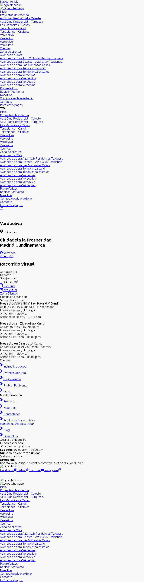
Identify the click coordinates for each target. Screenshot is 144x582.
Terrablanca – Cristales (14, 31)
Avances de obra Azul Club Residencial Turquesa (31, 58)
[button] (72, 108)
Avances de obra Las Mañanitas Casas (25, 65)
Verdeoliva (7, 35)
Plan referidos (9, 88)
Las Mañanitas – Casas (15, 25)
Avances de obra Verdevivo (17, 81)
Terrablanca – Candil (13, 28)
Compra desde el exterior (16, 98)
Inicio (3, 11)
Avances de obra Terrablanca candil (23, 68)
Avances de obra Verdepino (17, 85)
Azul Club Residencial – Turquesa (21, 21)
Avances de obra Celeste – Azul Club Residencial (31, 61)
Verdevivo (6, 41)
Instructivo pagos (11, 105)
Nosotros (6, 95)
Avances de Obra (11, 55)
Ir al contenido (9, 1)
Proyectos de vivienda (14, 15)
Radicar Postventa (12, 91)
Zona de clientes (11, 51)
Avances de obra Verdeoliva (18, 78)
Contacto (6, 101)
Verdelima (6, 45)
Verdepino (6, 38)
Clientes (5, 48)
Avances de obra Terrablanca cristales (24, 71)
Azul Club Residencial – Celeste (20, 18)
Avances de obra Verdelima (17, 75)
